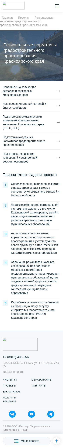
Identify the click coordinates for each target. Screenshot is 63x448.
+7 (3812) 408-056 (16, 357)
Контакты (38, 385)
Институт (10, 379)
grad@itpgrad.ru (13, 371)
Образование (41, 379)
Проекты (9, 385)
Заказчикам (11, 391)
